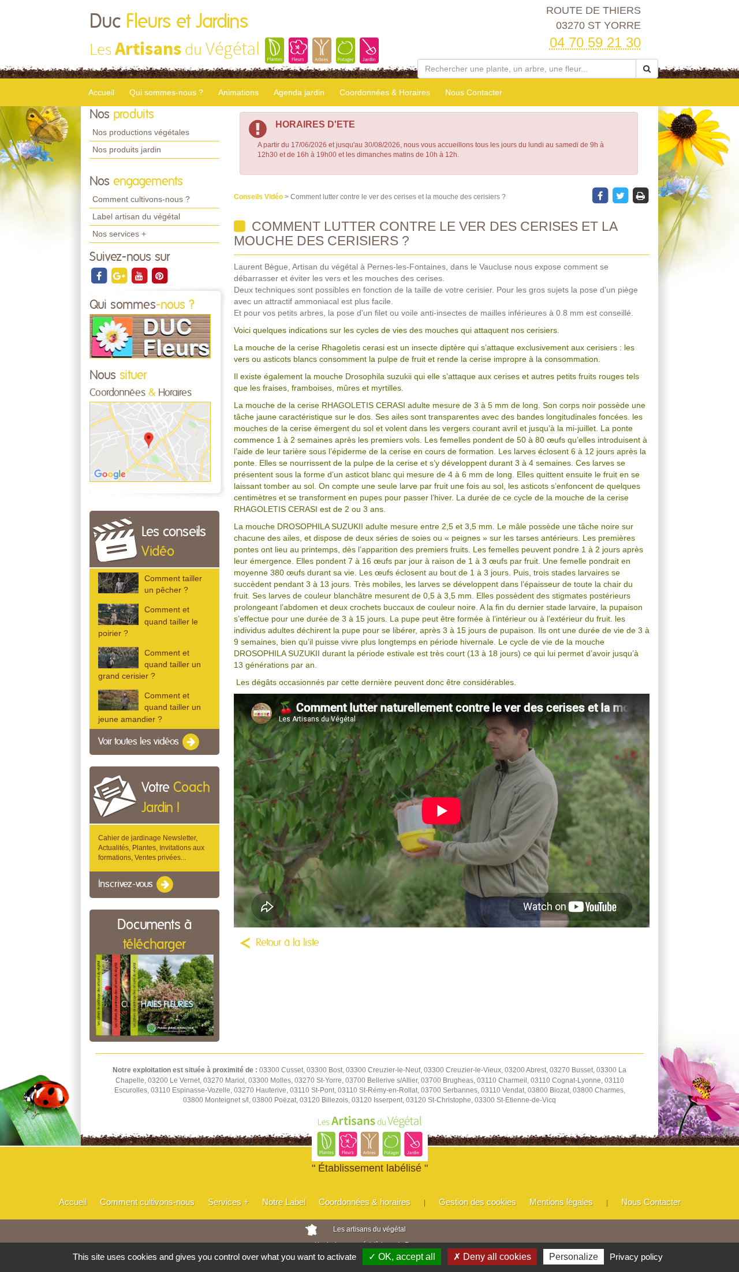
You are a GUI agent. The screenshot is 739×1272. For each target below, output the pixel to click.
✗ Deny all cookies (492, 1257)
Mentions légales (561, 1202)
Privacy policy (636, 1257)
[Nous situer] (150, 441)
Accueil (101, 92)
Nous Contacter (473, 92)
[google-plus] (120, 275)
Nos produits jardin (126, 149)
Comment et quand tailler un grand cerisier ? (149, 664)
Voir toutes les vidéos (139, 741)
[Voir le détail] (118, 583)
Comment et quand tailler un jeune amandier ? (149, 707)
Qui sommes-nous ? (166, 92)
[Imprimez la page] (640, 195)
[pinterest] (159, 275)
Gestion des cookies (477, 1202)
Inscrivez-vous (126, 884)
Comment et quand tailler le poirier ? (148, 621)
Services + (228, 1202)
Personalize (573, 1257)
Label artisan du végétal (136, 216)
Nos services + (119, 233)
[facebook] (99, 275)
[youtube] (140, 275)
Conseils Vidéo (259, 197)
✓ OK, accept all (401, 1257)
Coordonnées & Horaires (384, 92)
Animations (238, 92)
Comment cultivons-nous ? (141, 199)
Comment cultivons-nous (147, 1202)
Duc (168, 22)
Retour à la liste (287, 943)
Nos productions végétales (140, 132)
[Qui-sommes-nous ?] (150, 336)
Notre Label (283, 1202)
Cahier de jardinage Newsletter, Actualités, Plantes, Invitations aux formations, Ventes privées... (151, 848)
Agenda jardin (299, 92)
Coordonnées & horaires (364, 1202)
